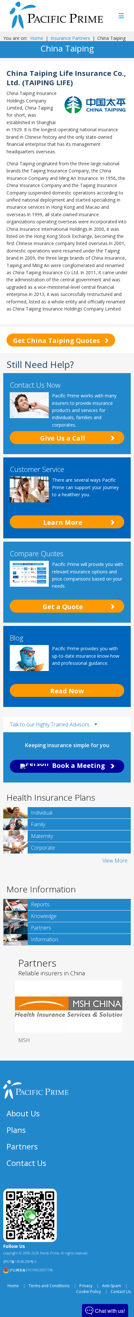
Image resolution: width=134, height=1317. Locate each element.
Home (36, 38)
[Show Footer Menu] (122, 1114)
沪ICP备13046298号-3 (19, 1261)
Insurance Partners (70, 38)
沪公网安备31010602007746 (30, 1270)
